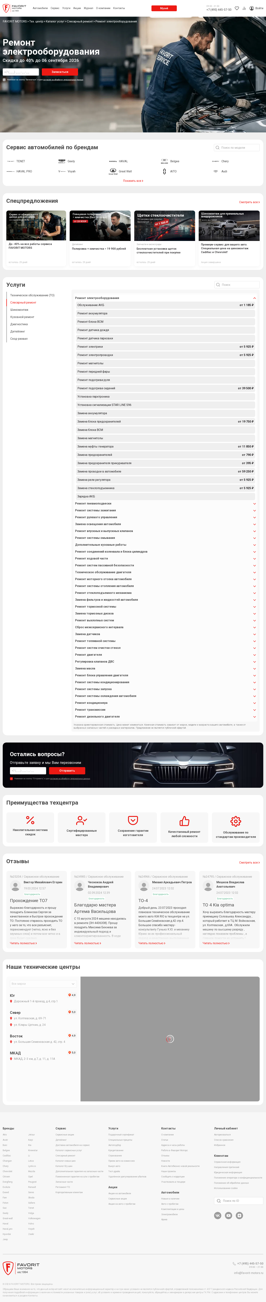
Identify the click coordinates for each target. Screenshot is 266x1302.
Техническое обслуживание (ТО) (32, 295)
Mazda (31, 1171)
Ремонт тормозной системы (95, 606)
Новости (165, 1161)
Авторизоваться (222, 1134)
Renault (32, 1187)
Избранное (219, 1145)
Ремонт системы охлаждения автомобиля (105, 696)
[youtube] (228, 1219)
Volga (31, 1213)
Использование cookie (226, 1188)
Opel (30, 1176)
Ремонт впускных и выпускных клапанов (104, 531)
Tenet (31, 1208)
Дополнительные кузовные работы (100, 544)
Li (29, 1155)
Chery (6, 1166)
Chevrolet (7, 1171)
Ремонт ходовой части (91, 558)
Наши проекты (168, 1171)
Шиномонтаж (19, 309)
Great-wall (8, 1218)
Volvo (31, 1223)
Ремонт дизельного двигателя (97, 716)
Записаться (60, 72)
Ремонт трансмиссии (90, 709)
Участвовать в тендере (173, 1182)
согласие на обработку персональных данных (63, 80)
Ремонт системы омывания (95, 538)
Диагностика (19, 324)
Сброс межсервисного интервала (99, 627)
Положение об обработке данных (231, 1183)
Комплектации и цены (172, 1209)
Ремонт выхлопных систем (94, 620)
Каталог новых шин (66, 1161)
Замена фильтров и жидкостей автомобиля (106, 599)
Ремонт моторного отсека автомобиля (103, 579)
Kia (29, 1145)
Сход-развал (19, 338)
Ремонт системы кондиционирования (102, 682)
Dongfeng (7, 1182)
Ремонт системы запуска (93, 689)
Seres (31, 1192)
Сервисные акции (65, 1134)
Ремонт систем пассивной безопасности (104, 565)
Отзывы (165, 1155)
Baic (5, 1145)
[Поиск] (218, 1201)
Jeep (5, 1239)
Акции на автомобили (119, 1193)
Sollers (31, 1203)
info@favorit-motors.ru (248, 1273)
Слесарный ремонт (23, 302)
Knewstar (33, 1150)
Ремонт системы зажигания (95, 510)
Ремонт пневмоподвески (93, 503)
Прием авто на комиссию (121, 1161)
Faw (5, 1197)
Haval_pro (7, 1229)
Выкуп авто (114, 1166)
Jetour (31, 1134)
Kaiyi (30, 1140)
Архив (164, 1219)
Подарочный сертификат (121, 1134)
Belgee (6, 1150)
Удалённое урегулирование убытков (127, 1176)
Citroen (6, 1176)
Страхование (115, 1155)
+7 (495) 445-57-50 (250, 1263)
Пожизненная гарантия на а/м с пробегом (77, 1176)
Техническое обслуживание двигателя (103, 572)
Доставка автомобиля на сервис (73, 1145)
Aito (5, 1134)
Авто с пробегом (169, 1204)
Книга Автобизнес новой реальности (180, 1166)
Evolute (6, 1187)
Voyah (31, 1229)
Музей (164, 8)
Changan (7, 1161)
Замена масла (85, 668)
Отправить (67, 770)
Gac (5, 1208)
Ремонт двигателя (88, 654)
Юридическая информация (228, 1172)
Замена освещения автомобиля (98, 524)
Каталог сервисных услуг (69, 1150)
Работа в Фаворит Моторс (174, 1150)
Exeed (6, 1192)
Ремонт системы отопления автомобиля (104, 586)
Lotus (31, 1161)
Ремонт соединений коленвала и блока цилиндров (111, 551)
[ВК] (217, 1219)
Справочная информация (227, 1162)
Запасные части (64, 1182)
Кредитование (115, 1150)
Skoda (31, 1197)
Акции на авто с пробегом (121, 1204)
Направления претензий (226, 1167)
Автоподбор (114, 1145)
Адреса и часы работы (173, 1145)
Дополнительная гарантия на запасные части (79, 1171)
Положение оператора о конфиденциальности (238, 1177)
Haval (5, 1223)
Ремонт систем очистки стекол (98, 648)
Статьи (164, 1140)
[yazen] (239, 1219)
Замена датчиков (87, 634)
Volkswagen (34, 1218)
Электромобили (169, 1214)
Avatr (5, 1140)
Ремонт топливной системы (95, 641)
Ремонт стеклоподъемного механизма (103, 593)
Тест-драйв (114, 1171)
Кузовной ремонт (22, 317)
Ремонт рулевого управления (96, 517)
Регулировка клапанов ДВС (94, 661)
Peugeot (32, 1182)
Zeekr (31, 1234)
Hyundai (7, 1234)
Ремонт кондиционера (91, 703)
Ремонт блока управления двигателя (101, 675)
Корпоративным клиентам (69, 1192)
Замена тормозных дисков (94, 613)
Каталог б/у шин (64, 1166)
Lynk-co (32, 1166)
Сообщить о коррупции (173, 1176)
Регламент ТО (63, 1187)
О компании (167, 1134)
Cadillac (7, 1155)
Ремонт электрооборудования (97, 298)
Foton (5, 1203)
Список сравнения (223, 1140)
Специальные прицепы (120, 1140)
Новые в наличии (170, 1198)
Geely (5, 1213)
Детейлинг (17, 331)
